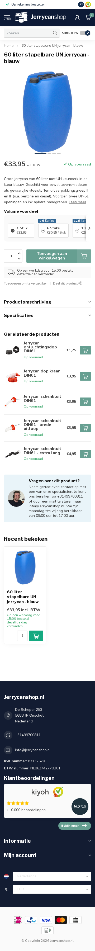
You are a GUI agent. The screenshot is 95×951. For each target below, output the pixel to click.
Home (9, 45)
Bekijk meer (70, 826)
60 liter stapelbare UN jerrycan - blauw (52, 45)
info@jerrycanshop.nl (33, 750)
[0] (88, 17)
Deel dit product (65, 283)
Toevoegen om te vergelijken (26, 283)
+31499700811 (28, 734)
